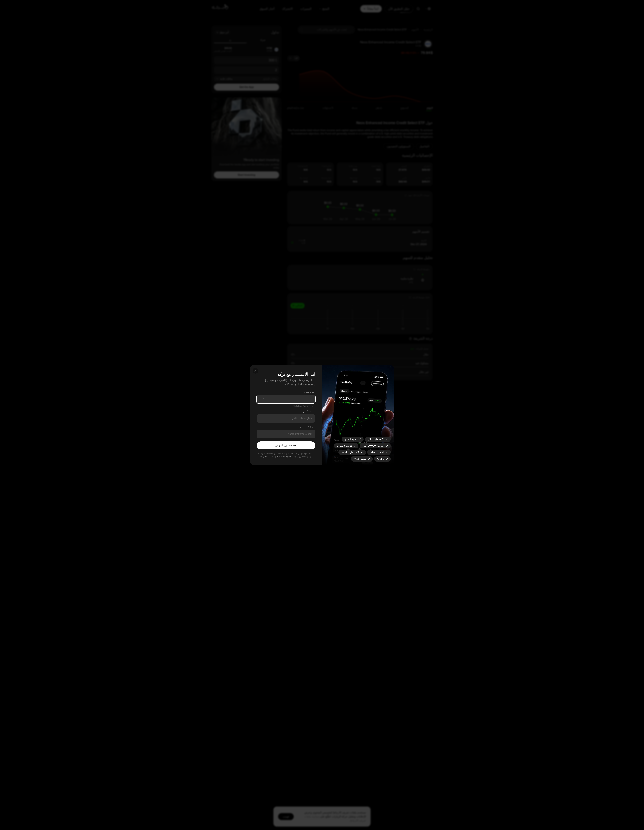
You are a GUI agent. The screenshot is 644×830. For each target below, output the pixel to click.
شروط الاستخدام (284, 456)
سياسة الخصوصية (267, 456)
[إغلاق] (255, 371)
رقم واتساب (309, 392)
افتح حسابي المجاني (286, 445)
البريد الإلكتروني (307, 426)
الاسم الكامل (309, 411)
